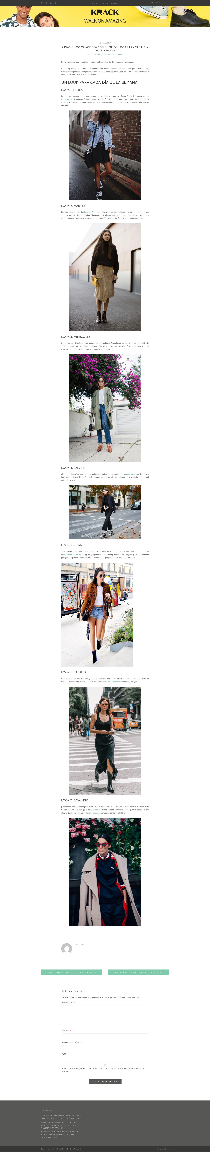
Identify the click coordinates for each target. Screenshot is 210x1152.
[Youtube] (51, 3)
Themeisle (78, 1149)
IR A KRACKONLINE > (110, 3)
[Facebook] (46, 3)
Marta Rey (81, 944)
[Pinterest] (55, 3)
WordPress (57, 1149)
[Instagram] (42, 3)
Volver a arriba (162, 1149)
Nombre (66, 1031)
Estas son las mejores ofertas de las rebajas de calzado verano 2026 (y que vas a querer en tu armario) (61, 1125)
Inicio (94, 3)
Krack (133, 558)
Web (64, 1054)
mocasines (96, 813)
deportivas (69, 99)
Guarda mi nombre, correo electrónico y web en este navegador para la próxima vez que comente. (103, 1070)
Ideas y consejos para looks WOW (105, 55)
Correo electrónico (72, 1042)
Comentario (68, 1003)
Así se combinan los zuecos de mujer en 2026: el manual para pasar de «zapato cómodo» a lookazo (59, 1134)
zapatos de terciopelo (75, 555)
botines (87, 212)
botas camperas (112, 682)
